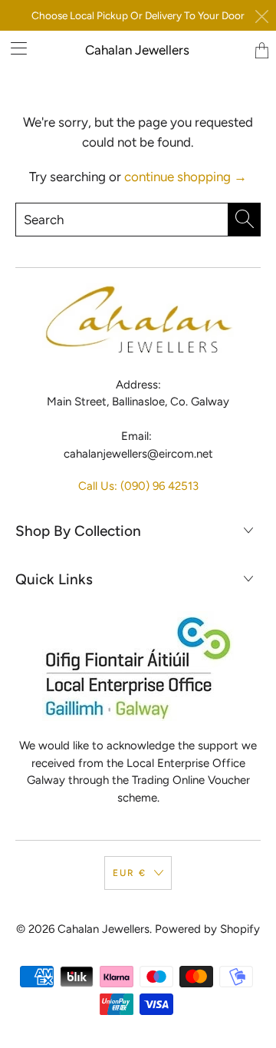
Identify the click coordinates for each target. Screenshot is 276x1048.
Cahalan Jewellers (137, 50)
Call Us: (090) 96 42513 (138, 486)
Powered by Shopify (207, 929)
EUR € (129, 873)
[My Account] (13, 48)
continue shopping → (185, 176)
